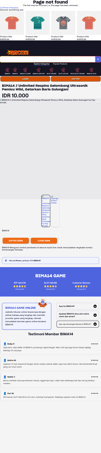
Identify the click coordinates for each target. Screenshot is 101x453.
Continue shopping (9, 7)
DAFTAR (76, 79)
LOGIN (25, 79)
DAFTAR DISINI (16, 241)
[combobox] (47, 59)
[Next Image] (99, 149)
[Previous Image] (2, 149)
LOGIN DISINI (44, 241)
